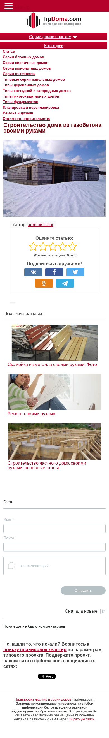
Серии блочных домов (23, 57)
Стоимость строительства (26, 119)
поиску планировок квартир (35, 649)
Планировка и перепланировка (31, 107)
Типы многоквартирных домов (31, 96)
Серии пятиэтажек (19, 74)
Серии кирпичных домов (25, 63)
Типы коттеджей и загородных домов (37, 91)
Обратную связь (81, 719)
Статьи (9, 51)
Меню (22, 7)
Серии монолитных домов (27, 68)
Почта (10, 538)
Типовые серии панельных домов (34, 79)
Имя (8, 519)
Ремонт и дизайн (18, 113)
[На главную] (54, 21)
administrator (40, 224)
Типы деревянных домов (26, 85)
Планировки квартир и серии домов (43, 700)
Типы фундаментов (20, 102)
